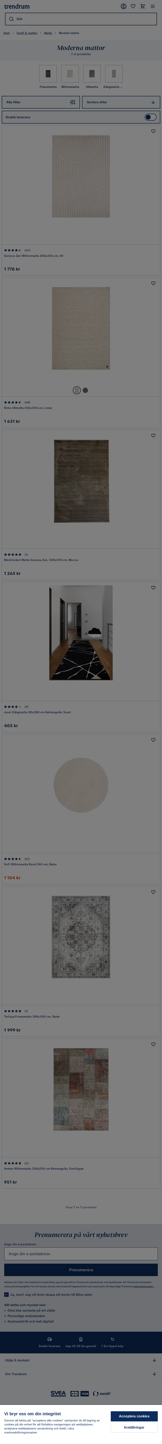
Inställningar (134, 1427)
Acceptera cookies (134, 1416)
